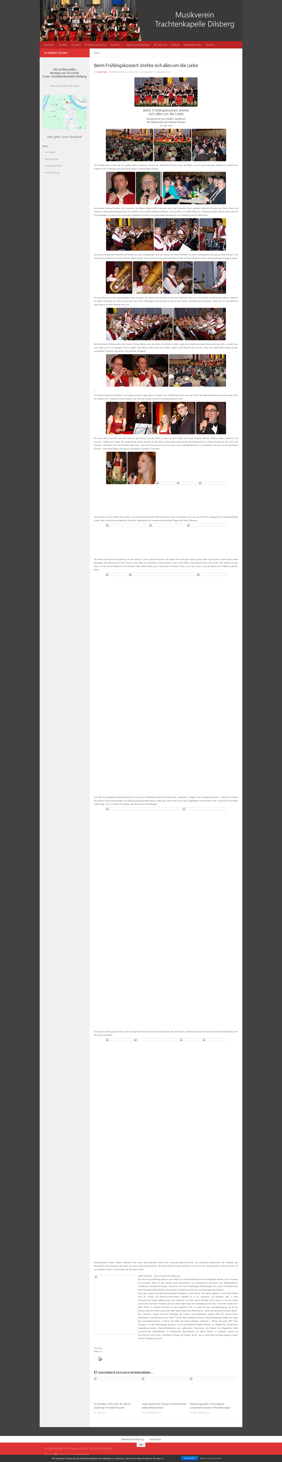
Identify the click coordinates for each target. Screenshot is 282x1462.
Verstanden (189, 1458)
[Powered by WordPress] (56, 1454)
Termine (62, 44)
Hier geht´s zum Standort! (64, 137)
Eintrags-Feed (51, 159)
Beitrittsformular (193, 44)
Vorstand (76, 44)
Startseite (49, 44)
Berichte (115, 44)
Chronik (210, 44)
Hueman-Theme (82, 1454)
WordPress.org (52, 172)
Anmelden (50, 152)
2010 (96, 53)
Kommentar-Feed (53, 165)
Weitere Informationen (211, 1458)
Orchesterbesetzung (95, 44)
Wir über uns (160, 44)
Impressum (155, 1439)
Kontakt (175, 44)
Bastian (103, 72)
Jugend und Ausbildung (138, 44)
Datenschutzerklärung (132, 1439)
